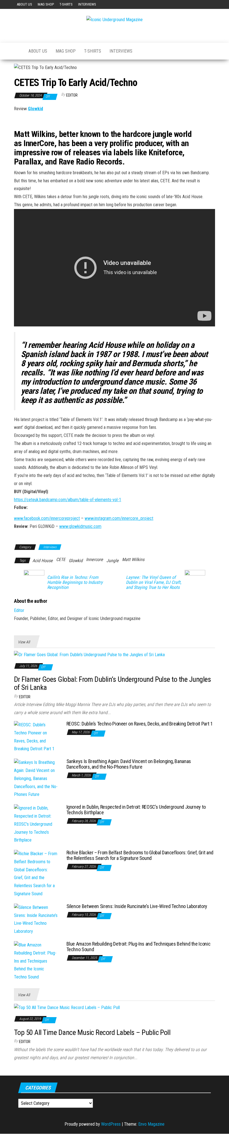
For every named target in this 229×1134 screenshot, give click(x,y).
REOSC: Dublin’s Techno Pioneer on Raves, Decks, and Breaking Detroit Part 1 (139, 724)
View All (24, 642)
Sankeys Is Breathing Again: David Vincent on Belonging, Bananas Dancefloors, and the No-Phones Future (128, 764)
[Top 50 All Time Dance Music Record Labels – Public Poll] (67, 1007)
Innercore (94, 559)
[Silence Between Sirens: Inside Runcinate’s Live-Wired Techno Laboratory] (36, 919)
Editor (72, 95)
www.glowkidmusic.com (80, 526)
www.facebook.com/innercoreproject (47, 518)
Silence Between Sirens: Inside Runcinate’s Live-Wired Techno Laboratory (136, 906)
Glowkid (35, 108)
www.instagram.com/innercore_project (119, 518)
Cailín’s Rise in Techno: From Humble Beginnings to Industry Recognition (75, 582)
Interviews (87, 4)
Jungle (112, 560)
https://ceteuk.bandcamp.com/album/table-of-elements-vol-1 (67, 499)
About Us (24, 4)
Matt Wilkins (133, 559)
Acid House (42, 560)
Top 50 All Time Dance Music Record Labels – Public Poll (92, 1032)
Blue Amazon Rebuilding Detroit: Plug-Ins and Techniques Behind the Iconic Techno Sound (138, 946)
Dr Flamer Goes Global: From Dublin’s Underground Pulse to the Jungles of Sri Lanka (112, 683)
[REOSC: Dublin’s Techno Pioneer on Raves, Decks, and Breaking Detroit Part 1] (36, 736)
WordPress (111, 1124)
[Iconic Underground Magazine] (17, 51)
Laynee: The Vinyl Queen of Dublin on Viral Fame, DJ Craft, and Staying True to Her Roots (153, 582)
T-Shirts (66, 4)
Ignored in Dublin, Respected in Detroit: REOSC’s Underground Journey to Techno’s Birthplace (136, 809)
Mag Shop (46, 4)
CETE (60, 559)
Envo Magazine (151, 1124)
